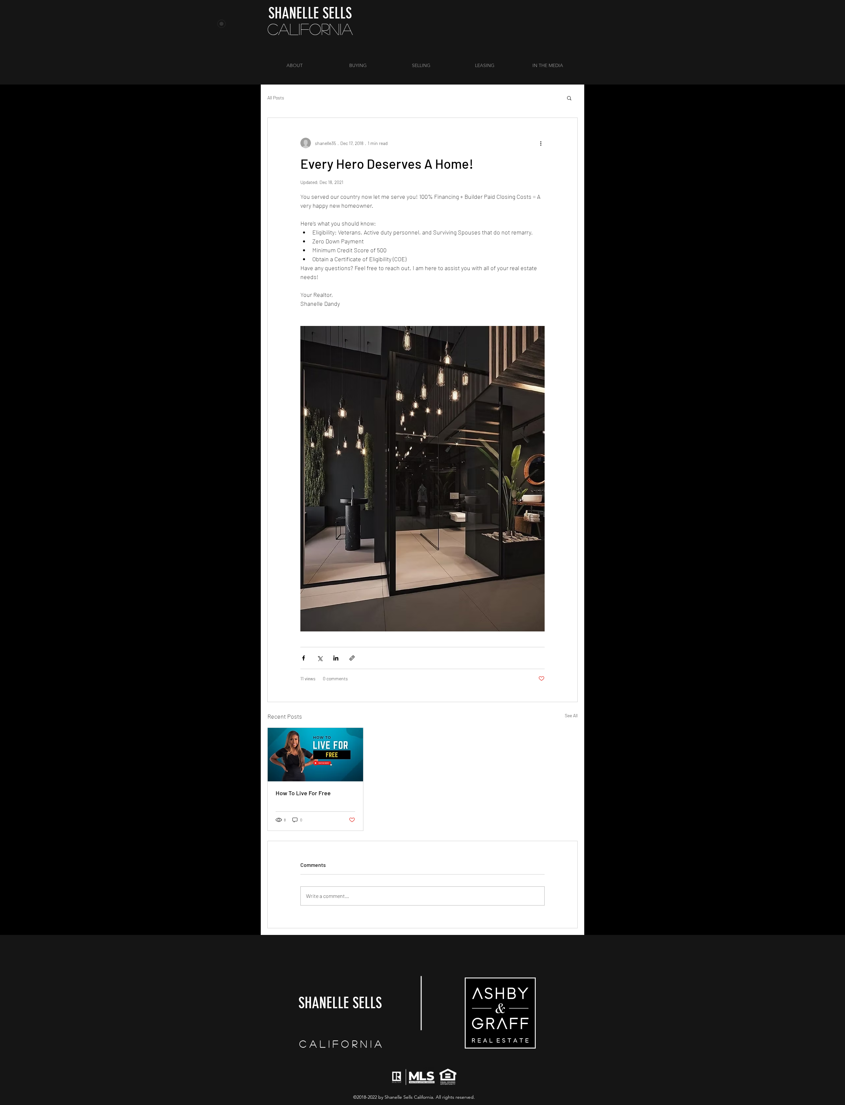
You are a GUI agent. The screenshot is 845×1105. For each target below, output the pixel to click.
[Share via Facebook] (303, 658)
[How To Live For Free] (315, 754)
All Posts (275, 97)
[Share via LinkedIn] (336, 658)
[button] (569, 97)
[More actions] (541, 143)
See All (571, 715)
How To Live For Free (303, 793)
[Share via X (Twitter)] (320, 658)
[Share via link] (352, 658)
